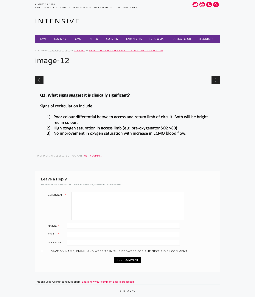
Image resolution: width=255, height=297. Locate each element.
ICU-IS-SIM (112, 39)
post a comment (93, 155)
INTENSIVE (57, 21)
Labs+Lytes (134, 39)
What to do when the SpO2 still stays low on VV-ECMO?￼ (126, 50)
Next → (216, 80)
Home (43, 39)
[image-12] (127, 144)
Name (53, 225)
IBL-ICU (93, 39)
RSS (209, 4)
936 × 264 (79, 50)
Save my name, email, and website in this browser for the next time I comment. (119, 251)
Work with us (103, 7)
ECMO (77, 39)
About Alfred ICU (46, 7)
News (63, 7)
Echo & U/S (156, 39)
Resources (205, 39)
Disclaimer (130, 7)
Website (54, 242)
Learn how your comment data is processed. (108, 281)
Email (53, 234)
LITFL (117, 7)
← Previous (39, 80)
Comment (57, 194)
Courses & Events (80, 7)
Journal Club (181, 39)
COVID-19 (60, 39)
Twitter (195, 4)
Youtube (202, 4)
